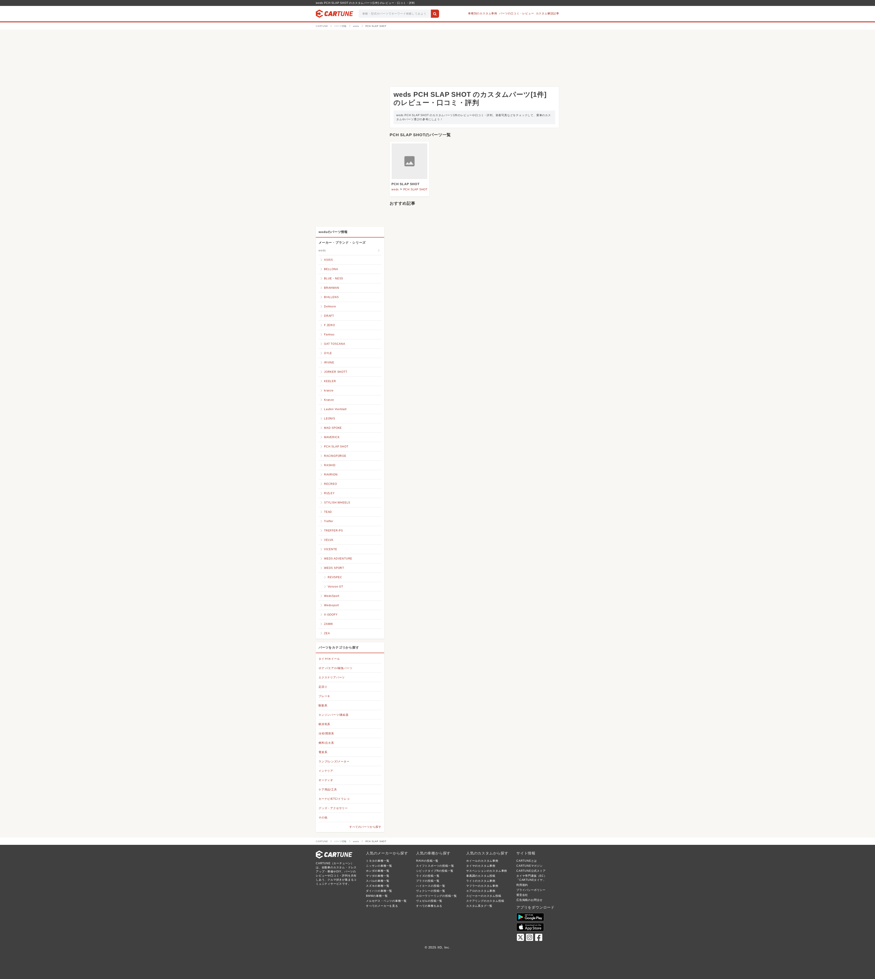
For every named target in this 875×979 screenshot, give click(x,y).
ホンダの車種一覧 (377, 870)
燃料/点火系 (326, 742)
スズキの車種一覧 (377, 885)
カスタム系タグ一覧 (479, 905)
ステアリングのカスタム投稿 (485, 900)
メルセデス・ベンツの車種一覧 (386, 900)
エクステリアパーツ (332, 677)
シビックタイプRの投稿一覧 (434, 870)
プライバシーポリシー (531, 890)
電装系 (323, 752)
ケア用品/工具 (328, 789)
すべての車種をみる (429, 905)
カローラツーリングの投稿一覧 (436, 895)
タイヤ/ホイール (329, 658)
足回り (323, 686)
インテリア (326, 770)
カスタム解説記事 (547, 13)
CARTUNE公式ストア (531, 870)
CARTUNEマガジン (529, 865)
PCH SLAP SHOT (405, 184)
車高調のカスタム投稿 (480, 875)
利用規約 (522, 885)
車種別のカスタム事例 (482, 13)
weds (395, 189)
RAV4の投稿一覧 (427, 860)
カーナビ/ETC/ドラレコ (334, 798)
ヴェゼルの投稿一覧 (429, 900)
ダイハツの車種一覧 (379, 890)
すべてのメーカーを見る (382, 905)
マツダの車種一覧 (377, 875)
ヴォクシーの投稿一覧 (430, 890)
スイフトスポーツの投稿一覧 (435, 865)
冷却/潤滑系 (326, 733)
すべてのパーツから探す (365, 826)
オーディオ (326, 780)
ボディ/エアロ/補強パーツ (335, 668)
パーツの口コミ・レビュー (516, 13)
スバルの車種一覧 (377, 880)
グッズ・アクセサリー (333, 808)
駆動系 (323, 705)
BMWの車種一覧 (377, 895)
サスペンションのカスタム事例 (486, 870)
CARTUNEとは (526, 860)
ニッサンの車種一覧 (379, 865)
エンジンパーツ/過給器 (334, 714)
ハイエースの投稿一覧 (430, 885)
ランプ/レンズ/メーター (334, 761)
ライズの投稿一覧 (427, 875)
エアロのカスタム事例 (480, 890)
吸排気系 (324, 724)
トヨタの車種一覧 (377, 860)
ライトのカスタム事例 (480, 880)
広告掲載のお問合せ (529, 900)
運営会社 (522, 895)
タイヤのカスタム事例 (480, 865)
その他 (323, 817)
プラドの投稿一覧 (427, 880)
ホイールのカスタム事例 (482, 860)
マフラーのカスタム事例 (482, 885)
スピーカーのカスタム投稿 (483, 895)
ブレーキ (324, 696)
